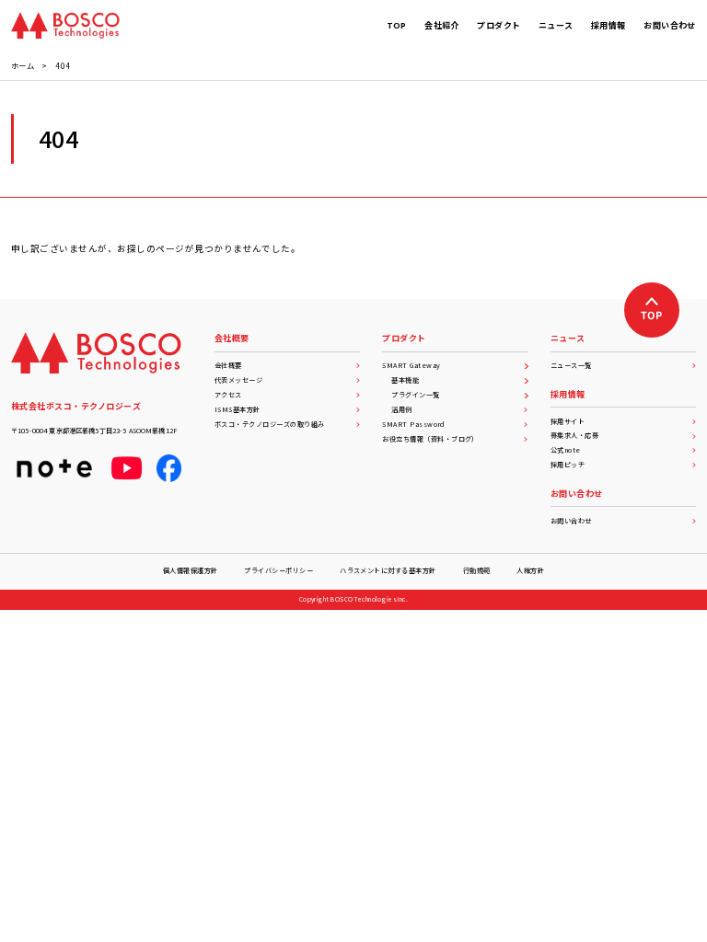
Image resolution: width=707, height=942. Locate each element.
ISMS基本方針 (237, 409)
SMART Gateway (411, 365)
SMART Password (414, 424)
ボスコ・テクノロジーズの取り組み (269, 424)
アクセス (228, 394)
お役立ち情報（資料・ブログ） (430, 438)
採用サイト (568, 421)
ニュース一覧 (571, 365)
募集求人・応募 (574, 435)
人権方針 (530, 570)
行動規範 (477, 570)
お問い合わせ (571, 520)
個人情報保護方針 (190, 570)
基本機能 (405, 380)
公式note (566, 449)
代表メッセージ (238, 380)
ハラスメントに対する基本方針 (388, 570)
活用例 (401, 409)
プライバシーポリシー (278, 570)
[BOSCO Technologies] (65, 25)
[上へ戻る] (651, 310)
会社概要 (228, 365)
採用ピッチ (568, 464)
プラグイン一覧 (415, 394)
